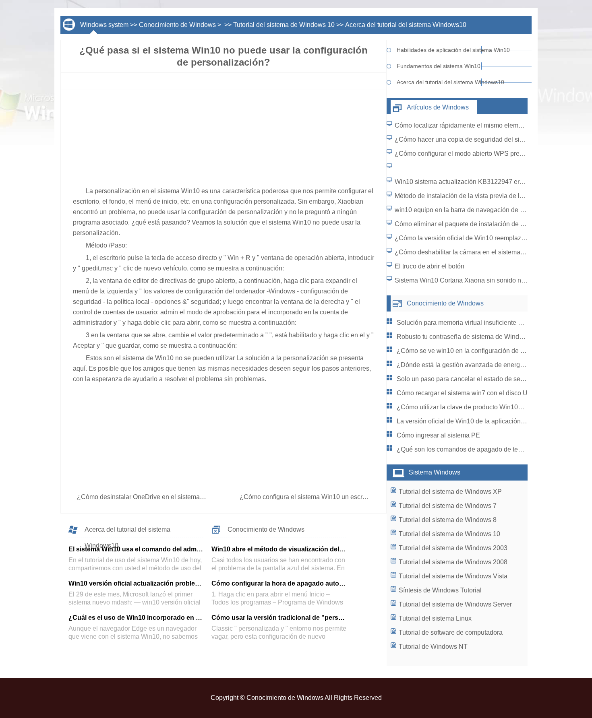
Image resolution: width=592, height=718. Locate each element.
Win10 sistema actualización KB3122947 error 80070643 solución (489, 181)
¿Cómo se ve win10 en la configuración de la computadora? (482, 350)
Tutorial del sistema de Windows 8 (448, 519)
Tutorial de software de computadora (451, 632)
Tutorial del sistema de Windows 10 (284, 24)
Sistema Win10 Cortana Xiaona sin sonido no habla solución (481, 280)
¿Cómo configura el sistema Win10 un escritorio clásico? (322, 496)
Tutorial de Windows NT (433, 646)
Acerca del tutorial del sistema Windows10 (405, 24)
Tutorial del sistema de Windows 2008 (453, 562)
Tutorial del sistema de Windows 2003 (453, 548)
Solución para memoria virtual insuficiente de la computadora (484, 322)
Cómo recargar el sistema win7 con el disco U (462, 393)
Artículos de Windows (438, 107)
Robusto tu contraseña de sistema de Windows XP (469, 336)
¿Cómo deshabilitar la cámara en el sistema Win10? (469, 252)
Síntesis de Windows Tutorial (440, 590)
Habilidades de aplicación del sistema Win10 (439, 50)
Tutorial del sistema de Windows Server (455, 604)
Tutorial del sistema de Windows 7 (448, 505)
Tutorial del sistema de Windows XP (450, 491)
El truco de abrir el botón (429, 266)
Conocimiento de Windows (177, 24)
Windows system (104, 24)
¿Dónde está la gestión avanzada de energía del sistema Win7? (488, 364)
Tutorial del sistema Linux (435, 618)
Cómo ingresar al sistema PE (438, 435)
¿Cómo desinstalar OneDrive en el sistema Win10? (151, 496)
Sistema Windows (434, 472)
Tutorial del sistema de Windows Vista (453, 576)
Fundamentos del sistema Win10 (438, 66)
